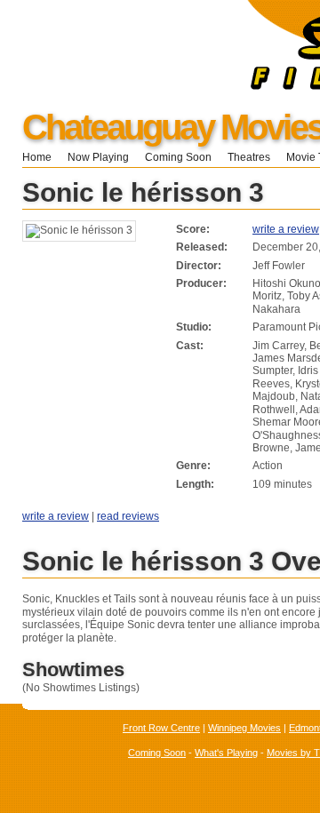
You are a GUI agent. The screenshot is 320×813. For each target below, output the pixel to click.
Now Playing (98, 157)
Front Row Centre (161, 727)
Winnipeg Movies (244, 727)
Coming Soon (178, 157)
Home (37, 157)
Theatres (249, 157)
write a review (285, 229)
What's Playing (226, 752)
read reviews (128, 516)
